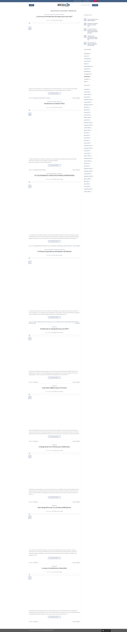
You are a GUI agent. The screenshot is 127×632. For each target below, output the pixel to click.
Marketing (86, 71)
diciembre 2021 (87, 145)
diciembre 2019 (87, 158)
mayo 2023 (86, 112)
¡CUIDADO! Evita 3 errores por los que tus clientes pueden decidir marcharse (92, 30)
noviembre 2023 (87, 99)
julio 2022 (86, 132)
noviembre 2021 (87, 148)
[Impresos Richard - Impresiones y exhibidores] (63, 5)
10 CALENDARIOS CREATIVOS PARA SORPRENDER (54, 175)
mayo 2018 (86, 186)
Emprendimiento (87, 66)
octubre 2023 (87, 102)
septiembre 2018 (88, 176)
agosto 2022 (87, 130)
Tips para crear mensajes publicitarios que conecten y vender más (92, 37)
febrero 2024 (87, 94)
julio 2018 (86, 181)
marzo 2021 (86, 153)
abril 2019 (86, 166)
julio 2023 (86, 107)
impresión (54, 173)
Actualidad (47, 14)
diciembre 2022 (87, 122)
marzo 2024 (86, 92)
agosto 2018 (87, 178)
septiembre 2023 (88, 104)
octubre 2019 (87, 160)
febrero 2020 (87, 155)
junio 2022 (86, 135)
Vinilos (34, 323)
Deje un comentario (76, 97)
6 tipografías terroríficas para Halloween (54, 447)
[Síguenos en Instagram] (95, 1)
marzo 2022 (86, 143)
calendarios (54, 245)
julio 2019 (86, 163)
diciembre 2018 (87, 168)
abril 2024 (86, 89)
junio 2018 (86, 183)
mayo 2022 (86, 137)
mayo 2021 (86, 150)
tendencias (31, 323)
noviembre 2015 (87, 189)
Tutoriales (86, 79)
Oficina (77, 321)
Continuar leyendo (54, 93)
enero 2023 (86, 120)
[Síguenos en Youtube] (97, 1)
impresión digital (68, 321)
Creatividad (52, 14)
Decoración (56, 249)
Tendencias (61, 14)
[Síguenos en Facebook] (92, 1)
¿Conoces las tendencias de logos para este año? (54, 16)
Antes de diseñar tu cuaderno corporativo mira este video (92, 44)
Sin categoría (87, 74)
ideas (62, 245)
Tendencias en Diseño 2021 (54, 103)
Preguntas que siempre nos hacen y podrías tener (92, 25)
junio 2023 (86, 109)
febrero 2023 (87, 117)
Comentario (77, 323)
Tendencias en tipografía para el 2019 (54, 329)
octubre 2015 (87, 191)
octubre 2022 (87, 127)
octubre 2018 (87, 173)
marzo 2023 (86, 114)
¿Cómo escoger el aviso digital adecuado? (92, 20)
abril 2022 (86, 140)
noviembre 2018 (87, 171)
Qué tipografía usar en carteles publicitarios (54, 507)
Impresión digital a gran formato (54, 388)
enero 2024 (86, 97)
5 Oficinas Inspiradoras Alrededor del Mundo (54, 251)
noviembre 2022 (87, 125)
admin (61, 20)
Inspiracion (70, 245)
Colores (46, 249)
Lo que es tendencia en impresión (54, 568)
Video (85, 81)
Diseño (57, 14)
